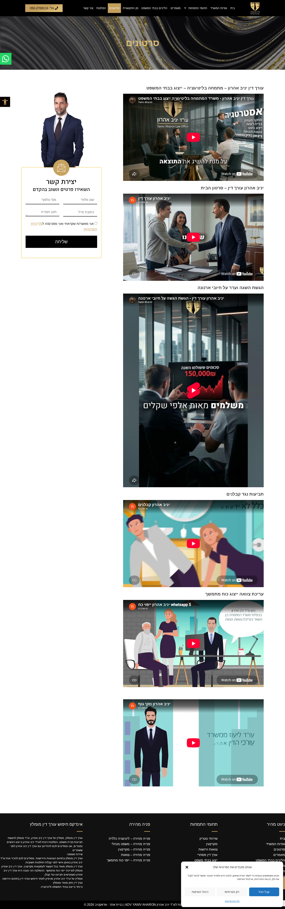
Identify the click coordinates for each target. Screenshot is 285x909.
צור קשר (88, 8)
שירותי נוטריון (209, 838)
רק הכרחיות (232, 892)
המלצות (101, 8)
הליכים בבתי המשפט (154, 8)
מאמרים (175, 8)
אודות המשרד (218, 8)
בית (232, 8)
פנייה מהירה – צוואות (135, 855)
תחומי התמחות (197, 8)
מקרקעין (212, 844)
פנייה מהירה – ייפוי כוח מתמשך (128, 860)
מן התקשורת (130, 8)
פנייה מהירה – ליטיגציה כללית (129, 838)
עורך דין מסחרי (207, 855)
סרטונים (114, 8)
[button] (5, 102)
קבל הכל (264, 892)
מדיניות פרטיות (232, 901)
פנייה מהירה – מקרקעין (134, 849)
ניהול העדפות (200, 892)
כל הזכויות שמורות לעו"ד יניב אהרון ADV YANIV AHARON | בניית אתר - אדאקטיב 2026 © (142, 904)
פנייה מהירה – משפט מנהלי (130, 844)
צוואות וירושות (208, 849)
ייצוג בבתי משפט (206, 860)
